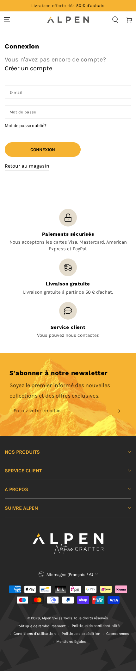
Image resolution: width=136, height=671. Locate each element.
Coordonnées (117, 633)
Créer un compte (28, 68)
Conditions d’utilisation (35, 633)
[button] (115, 19)
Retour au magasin (27, 166)
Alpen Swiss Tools (57, 618)
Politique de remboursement (41, 626)
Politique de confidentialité (96, 625)
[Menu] (7, 19)
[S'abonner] (119, 411)
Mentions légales (71, 641)
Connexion (42, 149)
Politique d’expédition (81, 633)
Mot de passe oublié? (25, 125)
